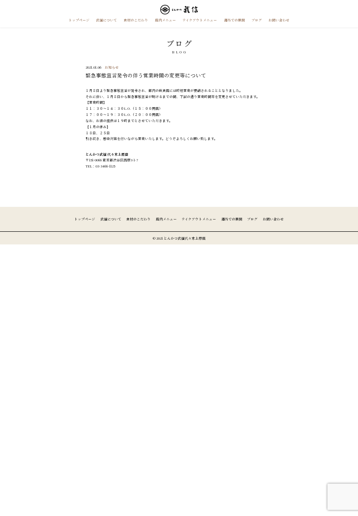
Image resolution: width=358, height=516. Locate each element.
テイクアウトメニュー (199, 19)
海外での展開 (234, 19)
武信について (106, 19)
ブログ (256, 19)
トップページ (79, 19)
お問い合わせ (278, 19)
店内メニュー (165, 19)
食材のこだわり (136, 19)
